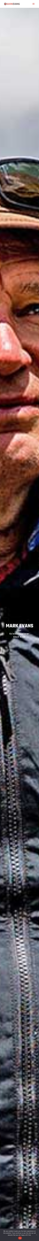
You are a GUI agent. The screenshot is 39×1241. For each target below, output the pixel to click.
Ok (20, 1238)
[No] (37, 1235)
